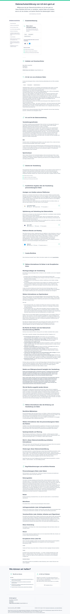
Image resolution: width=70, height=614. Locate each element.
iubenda (52, 610)
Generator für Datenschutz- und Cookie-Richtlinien (54, 607)
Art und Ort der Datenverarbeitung (15, 29)
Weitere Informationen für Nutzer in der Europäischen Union (15, 39)
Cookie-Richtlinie (12, 36)
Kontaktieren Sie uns (49, 585)
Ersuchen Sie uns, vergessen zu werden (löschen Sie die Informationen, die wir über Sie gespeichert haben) (22, 585)
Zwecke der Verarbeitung (14, 31)
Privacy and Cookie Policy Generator (27, 612)
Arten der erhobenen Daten (14, 27)
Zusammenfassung (13, 23)
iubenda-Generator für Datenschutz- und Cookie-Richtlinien (28, 610)
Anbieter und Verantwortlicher (14, 25)
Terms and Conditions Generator (40, 612)
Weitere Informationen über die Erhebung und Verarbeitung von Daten (15, 42)
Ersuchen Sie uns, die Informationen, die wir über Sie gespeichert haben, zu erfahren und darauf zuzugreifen (22, 580)
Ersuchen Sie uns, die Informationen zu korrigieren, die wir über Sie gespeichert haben (21, 582)
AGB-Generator (48, 610)
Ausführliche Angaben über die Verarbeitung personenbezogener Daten (15, 34)
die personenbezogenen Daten (16, 611)
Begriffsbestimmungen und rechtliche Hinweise (14, 46)
